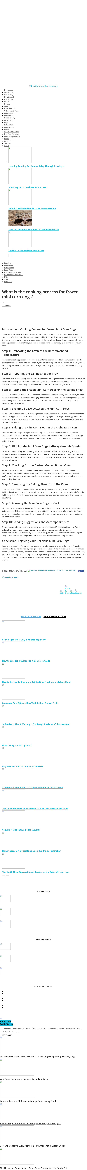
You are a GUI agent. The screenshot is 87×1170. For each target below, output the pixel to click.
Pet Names (8, 115)
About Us (7, 1028)
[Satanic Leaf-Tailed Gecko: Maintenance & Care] (20, 204)
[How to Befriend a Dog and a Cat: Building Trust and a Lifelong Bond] (13, 678)
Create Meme (9, 141)
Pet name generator (12, 136)
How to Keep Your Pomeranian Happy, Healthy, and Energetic (30, 1123)
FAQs (6, 277)
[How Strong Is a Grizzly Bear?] (13, 741)
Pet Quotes (8, 265)
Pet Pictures (9, 268)
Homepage (8, 90)
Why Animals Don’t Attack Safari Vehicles (22, 766)
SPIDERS (7, 143)
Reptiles (7, 263)
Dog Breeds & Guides (12, 272)
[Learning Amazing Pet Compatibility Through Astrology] (20, 162)
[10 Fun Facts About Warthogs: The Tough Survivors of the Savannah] (13, 720)
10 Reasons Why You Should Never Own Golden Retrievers (29, 965)
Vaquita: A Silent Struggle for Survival (21, 829)
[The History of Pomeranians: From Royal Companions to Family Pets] (17, 1164)
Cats (6, 106)
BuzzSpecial (9, 97)
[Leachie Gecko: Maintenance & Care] (20, 246)
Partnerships (52, 1028)
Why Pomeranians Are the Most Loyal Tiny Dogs (24, 918)
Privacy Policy (18, 1028)
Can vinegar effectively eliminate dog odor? (24, 639)
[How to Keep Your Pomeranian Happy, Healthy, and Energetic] (17, 1119)
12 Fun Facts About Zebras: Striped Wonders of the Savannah (32, 787)
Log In (79, 1028)
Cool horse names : (11, 132)
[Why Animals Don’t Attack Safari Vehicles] (13, 762)
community (8, 94)
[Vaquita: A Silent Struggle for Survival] (13, 826)
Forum (61, 1028)
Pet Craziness (9, 113)
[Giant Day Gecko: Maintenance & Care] (20, 183)
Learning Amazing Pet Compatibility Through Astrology (36, 166)
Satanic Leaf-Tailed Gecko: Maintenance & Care (32, 208)
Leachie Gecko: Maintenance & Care (26, 250)
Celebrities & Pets (11, 111)
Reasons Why (9, 118)
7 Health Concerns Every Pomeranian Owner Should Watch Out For (33, 1145)
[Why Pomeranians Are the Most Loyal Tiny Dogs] (5, 914)
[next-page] (13, 255)
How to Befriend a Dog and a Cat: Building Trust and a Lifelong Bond (36, 682)
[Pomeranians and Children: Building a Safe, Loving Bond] (5, 927)
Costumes (8, 120)
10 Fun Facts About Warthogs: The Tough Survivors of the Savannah (36, 724)
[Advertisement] (43, 318)
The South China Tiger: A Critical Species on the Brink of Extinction (35, 872)
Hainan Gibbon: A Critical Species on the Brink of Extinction (31, 851)
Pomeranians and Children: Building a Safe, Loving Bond (27, 931)
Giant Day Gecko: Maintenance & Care (27, 187)
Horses (7, 104)
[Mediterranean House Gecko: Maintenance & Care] (20, 225)
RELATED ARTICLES (31, 616)
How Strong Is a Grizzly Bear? (16, 745)
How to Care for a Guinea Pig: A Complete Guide (26, 660)
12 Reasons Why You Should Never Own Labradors (25, 953)
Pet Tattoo (8, 125)
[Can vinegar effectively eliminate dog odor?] (13, 635)
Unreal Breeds (10, 108)
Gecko (6, 146)
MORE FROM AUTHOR (55, 616)
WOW (6, 101)
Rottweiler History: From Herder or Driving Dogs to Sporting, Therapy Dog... (38, 905)
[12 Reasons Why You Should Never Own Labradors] (5, 949)
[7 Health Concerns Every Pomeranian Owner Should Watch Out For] (17, 1142)
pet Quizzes (9, 127)
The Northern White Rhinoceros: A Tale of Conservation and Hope (35, 808)
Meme (6, 139)
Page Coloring (10, 270)
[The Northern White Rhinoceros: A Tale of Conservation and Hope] (13, 804)
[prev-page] (9, 255)
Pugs (6, 122)
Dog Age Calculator (12, 134)
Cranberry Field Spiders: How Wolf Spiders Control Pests (30, 703)
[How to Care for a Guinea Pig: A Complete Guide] (13, 657)
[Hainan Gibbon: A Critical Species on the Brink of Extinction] (13, 847)
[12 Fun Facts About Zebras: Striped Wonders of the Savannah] (13, 783)
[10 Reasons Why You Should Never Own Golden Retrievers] (5, 961)
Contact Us (8, 92)
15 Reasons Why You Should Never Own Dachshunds (26, 978)
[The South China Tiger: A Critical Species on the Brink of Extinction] (13, 868)
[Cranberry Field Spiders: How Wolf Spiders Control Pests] (13, 699)
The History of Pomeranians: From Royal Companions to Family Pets (34, 1168)
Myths (6, 129)
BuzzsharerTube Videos (13, 275)
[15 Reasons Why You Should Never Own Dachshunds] (5, 974)
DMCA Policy (9, 99)
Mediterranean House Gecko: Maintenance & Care (33, 229)
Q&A (6, 279)
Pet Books (8, 282)
